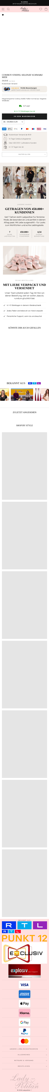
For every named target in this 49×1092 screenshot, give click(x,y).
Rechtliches (24, 1066)
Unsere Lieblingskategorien (24, 1049)
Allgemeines (24, 1054)
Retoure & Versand (23, 1060)
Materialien (25, 154)
